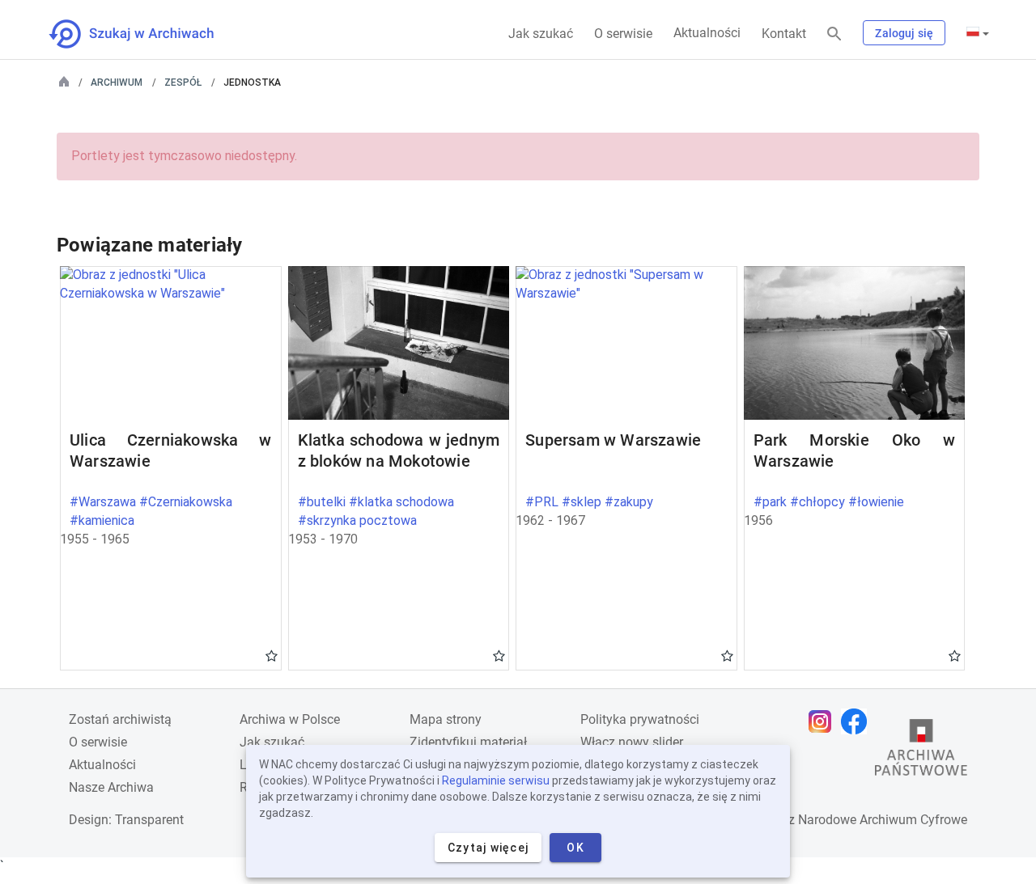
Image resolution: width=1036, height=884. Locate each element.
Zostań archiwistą (120, 719)
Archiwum (116, 82)
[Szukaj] (834, 34)
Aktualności (707, 32)
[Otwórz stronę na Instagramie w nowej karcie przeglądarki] (824, 721)
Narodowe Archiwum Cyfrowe (882, 819)
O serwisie (623, 33)
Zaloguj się (904, 33)
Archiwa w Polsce (290, 719)
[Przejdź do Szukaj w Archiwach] (146, 34)
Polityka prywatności (639, 719)
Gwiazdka (271, 655)
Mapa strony (446, 719)
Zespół (183, 82)
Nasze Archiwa (111, 787)
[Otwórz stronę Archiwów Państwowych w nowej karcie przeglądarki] (921, 751)
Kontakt (784, 33)
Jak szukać (540, 33)
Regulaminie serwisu (496, 780)
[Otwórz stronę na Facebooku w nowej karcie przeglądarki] (858, 721)
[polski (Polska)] (977, 33)
